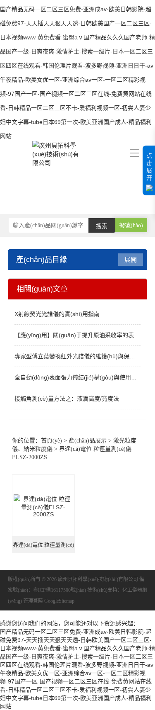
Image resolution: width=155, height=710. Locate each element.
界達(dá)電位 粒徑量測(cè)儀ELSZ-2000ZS (43, 547)
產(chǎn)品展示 (88, 441)
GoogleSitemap (59, 601)
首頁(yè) (51, 441)
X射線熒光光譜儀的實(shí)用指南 (57, 314)
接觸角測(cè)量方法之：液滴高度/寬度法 (66, 398)
